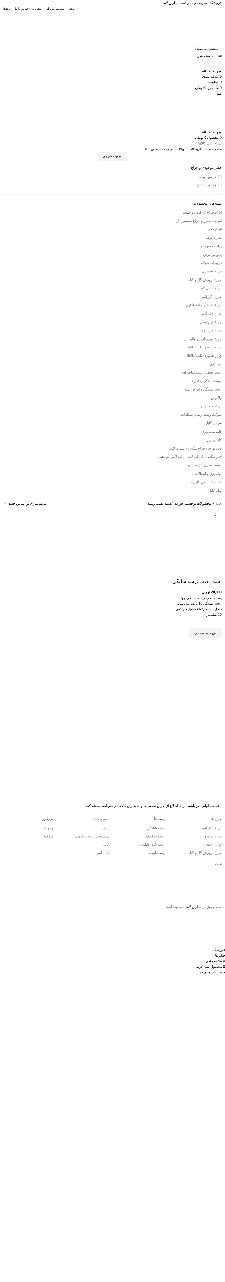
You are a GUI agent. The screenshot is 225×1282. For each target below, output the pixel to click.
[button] (205, 633)
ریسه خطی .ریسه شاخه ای (202, 372)
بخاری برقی (213, 237)
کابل (106, 844)
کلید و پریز (214, 440)
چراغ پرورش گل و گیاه (205, 280)
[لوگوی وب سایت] (191, 27)
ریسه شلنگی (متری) (207, 381)
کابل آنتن (102, 853)
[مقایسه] (216, 572)
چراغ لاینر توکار (211, 322)
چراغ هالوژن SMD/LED (204, 347)
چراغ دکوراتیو (212, 297)
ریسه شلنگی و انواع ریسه (203, 389)
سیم (106, 828)
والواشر (47, 828)
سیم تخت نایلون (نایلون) (92, 836)
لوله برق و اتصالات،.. (207, 473)
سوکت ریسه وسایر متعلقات (201, 414)
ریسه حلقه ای (155, 836)
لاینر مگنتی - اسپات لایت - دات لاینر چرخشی (190, 457)
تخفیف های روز (112, 156)
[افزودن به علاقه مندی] (216, 623)
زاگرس (216, 398)
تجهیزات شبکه (211, 263)
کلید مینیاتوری (211, 431)
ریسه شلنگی (156, 828)
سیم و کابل (213, 423)
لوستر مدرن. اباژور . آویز (204, 465)
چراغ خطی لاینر (210, 288)
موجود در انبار (206, 185)
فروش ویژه (207, 177)
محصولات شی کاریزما (205, 482)
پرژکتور (47, 836)
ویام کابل (215, 490)
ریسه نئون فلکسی (152, 844)
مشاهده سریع (216, 643)
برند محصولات (211, 246)
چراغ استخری (212, 271)
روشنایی (215, 364)
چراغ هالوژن (212, 836)
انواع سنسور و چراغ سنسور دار (199, 221)
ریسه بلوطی (156, 853)
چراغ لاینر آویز (211, 313)
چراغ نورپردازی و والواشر (203, 339)
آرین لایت (191, 907)
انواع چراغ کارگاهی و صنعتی (201, 212)
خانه (219, 503)
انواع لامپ (214, 229)
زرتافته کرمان (211, 406)
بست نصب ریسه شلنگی (197, 581)
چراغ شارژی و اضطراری (203, 305)
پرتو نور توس (212, 254)
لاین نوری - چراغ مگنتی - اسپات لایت (195, 448)
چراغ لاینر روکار (210, 330)
